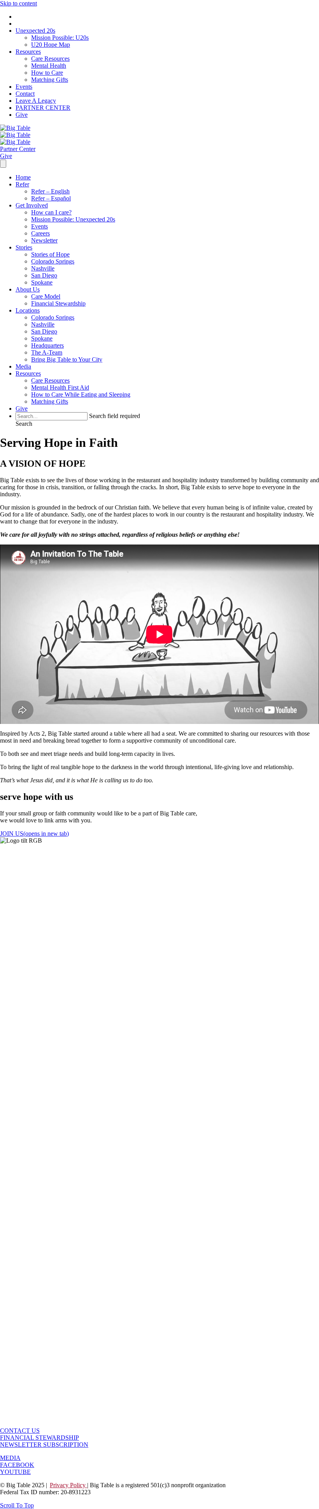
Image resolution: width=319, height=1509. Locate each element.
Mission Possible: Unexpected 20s (73, 219)
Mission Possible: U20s (60, 37)
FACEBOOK (17, 1465)
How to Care (47, 72)
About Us (28, 289)
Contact (25, 93)
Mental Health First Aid (60, 387)
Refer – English (50, 191)
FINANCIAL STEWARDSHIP (39, 1437)
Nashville (42, 268)
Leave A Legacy (36, 100)
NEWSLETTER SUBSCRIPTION (44, 1444)
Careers (40, 233)
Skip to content (18, 3)
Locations (28, 310)
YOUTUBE (15, 1472)
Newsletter (44, 240)
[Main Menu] (3, 164)
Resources (28, 51)
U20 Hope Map (50, 44)
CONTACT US (20, 1430)
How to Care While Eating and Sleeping (80, 394)
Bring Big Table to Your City (66, 359)
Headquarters (47, 345)
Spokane (42, 282)
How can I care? (51, 212)
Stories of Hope (50, 254)
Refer (22, 184)
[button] (24, 423)
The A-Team (46, 352)
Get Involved (32, 205)
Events (24, 86)
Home (23, 177)
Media (23, 366)
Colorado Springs (52, 261)
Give (22, 114)
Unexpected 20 (35, 30)
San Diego (44, 275)
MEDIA (10, 1458)
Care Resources (50, 58)
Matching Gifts (49, 79)
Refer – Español (51, 198)
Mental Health (48, 65)
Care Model (45, 296)
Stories (24, 247)
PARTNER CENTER (43, 107)
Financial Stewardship (58, 303)
